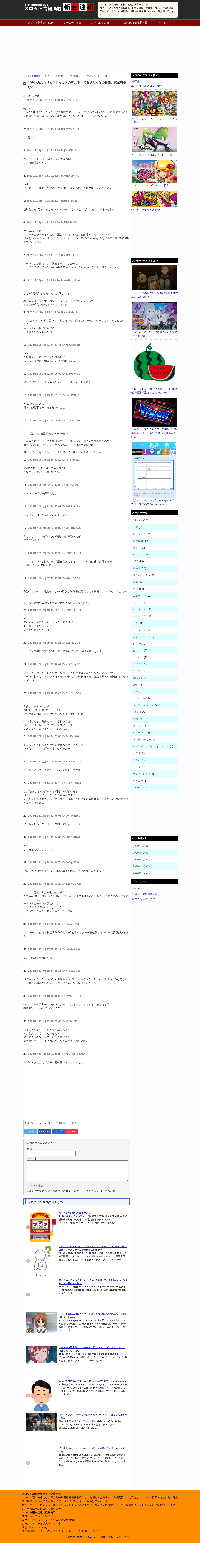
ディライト (139, 630)
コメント (32, 1158)
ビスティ (138, 650)
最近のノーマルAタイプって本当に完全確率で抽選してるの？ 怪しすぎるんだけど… (154, 433)
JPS (135, 684)
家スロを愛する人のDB (145, 899)
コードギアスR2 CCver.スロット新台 (153, 155)
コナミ (137, 691)
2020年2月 (139, 866)
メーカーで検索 (72, 22)
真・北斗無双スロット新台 (146, 86)
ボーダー (138, 767)
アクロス (138, 657)
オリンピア (139, 534)
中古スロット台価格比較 (134, 22)
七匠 (135, 623)
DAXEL (137, 712)
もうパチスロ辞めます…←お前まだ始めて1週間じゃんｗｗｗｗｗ (93, 1381)
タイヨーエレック (143, 705)
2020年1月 (139, 873)
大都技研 (138, 541)
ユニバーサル (140, 575)
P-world (136, 888)
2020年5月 (139, 846)
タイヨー (138, 780)
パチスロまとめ (100, 22)
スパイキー (139, 698)
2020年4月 (139, 852)
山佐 (135, 527)
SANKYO (138, 554)
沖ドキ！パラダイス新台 (145, 209)
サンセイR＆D (141, 774)
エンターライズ (142, 636)
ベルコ (137, 602)
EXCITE (138, 664)
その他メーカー (142, 739)
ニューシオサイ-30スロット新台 (150, 185)
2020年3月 (139, 859)
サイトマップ (165, 22)
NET (135, 561)
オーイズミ (139, 616)
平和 (135, 719)
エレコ (137, 671)
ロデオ (137, 753)
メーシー (138, 726)
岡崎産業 (138, 678)
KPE (135, 589)
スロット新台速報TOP (40, 22)
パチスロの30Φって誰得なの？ (75, 1213)
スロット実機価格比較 (145, 894)
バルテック (139, 732)
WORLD (138, 787)
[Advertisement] (100, 49)
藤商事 (137, 568)
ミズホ (137, 760)
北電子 (137, 547)
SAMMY (137, 520)
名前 (29, 1149)
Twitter (31, 1131)
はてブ (58, 1131)
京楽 (135, 582)
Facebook (44, 1131)
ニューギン (139, 595)
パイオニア (139, 609)
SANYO (137, 643)
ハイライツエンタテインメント (151, 746)
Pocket (71, 1131)
